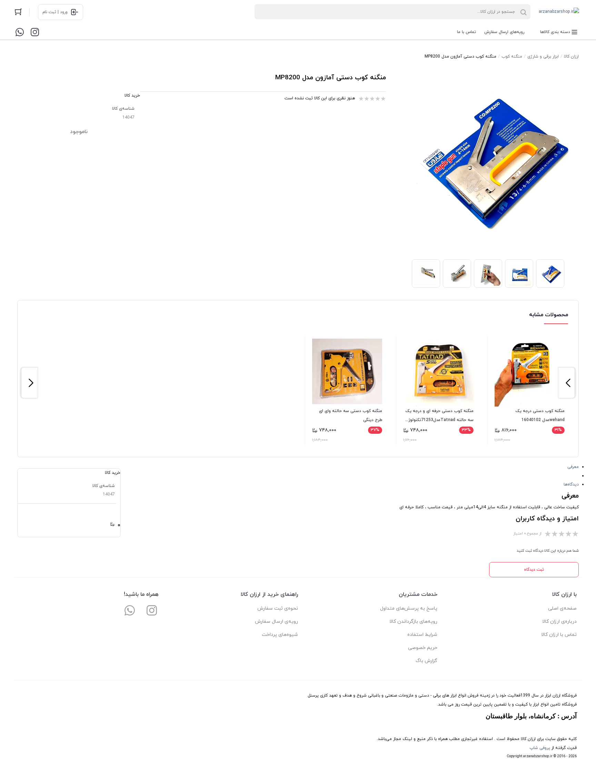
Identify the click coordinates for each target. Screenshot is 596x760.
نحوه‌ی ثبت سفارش (277, 608)
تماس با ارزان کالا (559, 634)
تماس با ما (466, 32)
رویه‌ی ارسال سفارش (276, 621)
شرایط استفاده (422, 634)
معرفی (573, 467)
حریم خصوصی (422, 647)
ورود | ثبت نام (55, 12)
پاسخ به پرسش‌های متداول (408, 608)
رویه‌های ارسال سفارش (504, 32)
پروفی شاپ (539, 748)
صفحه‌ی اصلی (562, 608)
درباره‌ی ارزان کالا (559, 621)
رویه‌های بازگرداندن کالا (413, 621)
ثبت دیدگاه (534, 569)
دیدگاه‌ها (571, 484)
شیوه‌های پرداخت (280, 634)
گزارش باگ (426, 661)
